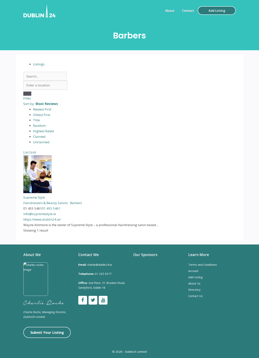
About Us (194, 283)
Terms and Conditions (202, 264)
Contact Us (195, 296)
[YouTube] (103, 300)
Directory (194, 289)
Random (39, 125)
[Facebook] (82, 300)
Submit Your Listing (47, 332)
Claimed (39, 136)
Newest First (42, 109)
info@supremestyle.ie (39, 214)
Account (193, 271)
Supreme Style (34, 197)
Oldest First (41, 115)
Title (36, 120)
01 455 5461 (51, 208)
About (169, 11)
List (26, 152)
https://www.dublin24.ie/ (42, 219)
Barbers (75, 203)
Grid (32, 152)
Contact (188, 11)
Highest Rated (43, 131)
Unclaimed (41, 142)
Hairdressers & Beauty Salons (45, 203)
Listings (39, 64)
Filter (27, 98)
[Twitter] (93, 300)
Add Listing (217, 11)
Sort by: (40, 104)
